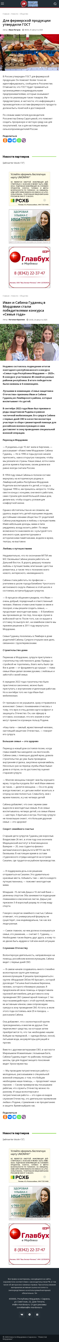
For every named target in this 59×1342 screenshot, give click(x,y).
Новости (14, 14)
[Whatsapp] (19, 140)
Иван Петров (14, 30)
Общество (24, 14)
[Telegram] (14, 140)
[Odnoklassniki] (5, 140)
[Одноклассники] (37, 1315)
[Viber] (24, 140)
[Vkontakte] (10, 140)
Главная (6, 14)
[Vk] (22, 1315)
